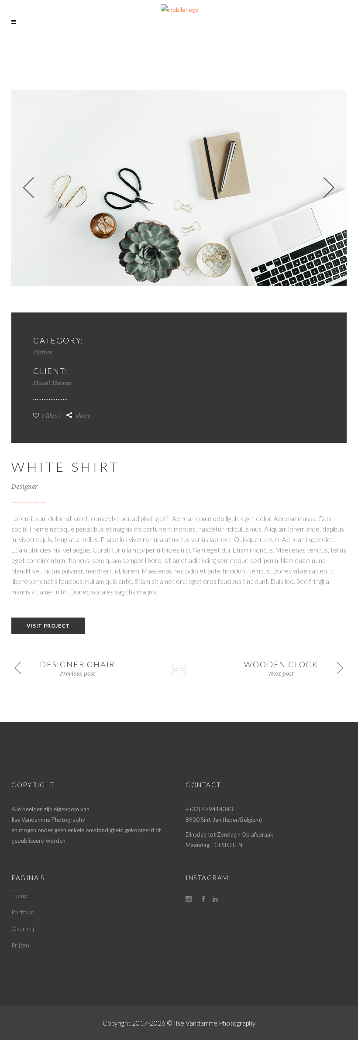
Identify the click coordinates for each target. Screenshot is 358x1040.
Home (19, 895)
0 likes (49, 415)
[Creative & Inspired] (179, 188)
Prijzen (20, 945)
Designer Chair (77, 664)
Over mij (22, 928)
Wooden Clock (281, 664)
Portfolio (22, 912)
